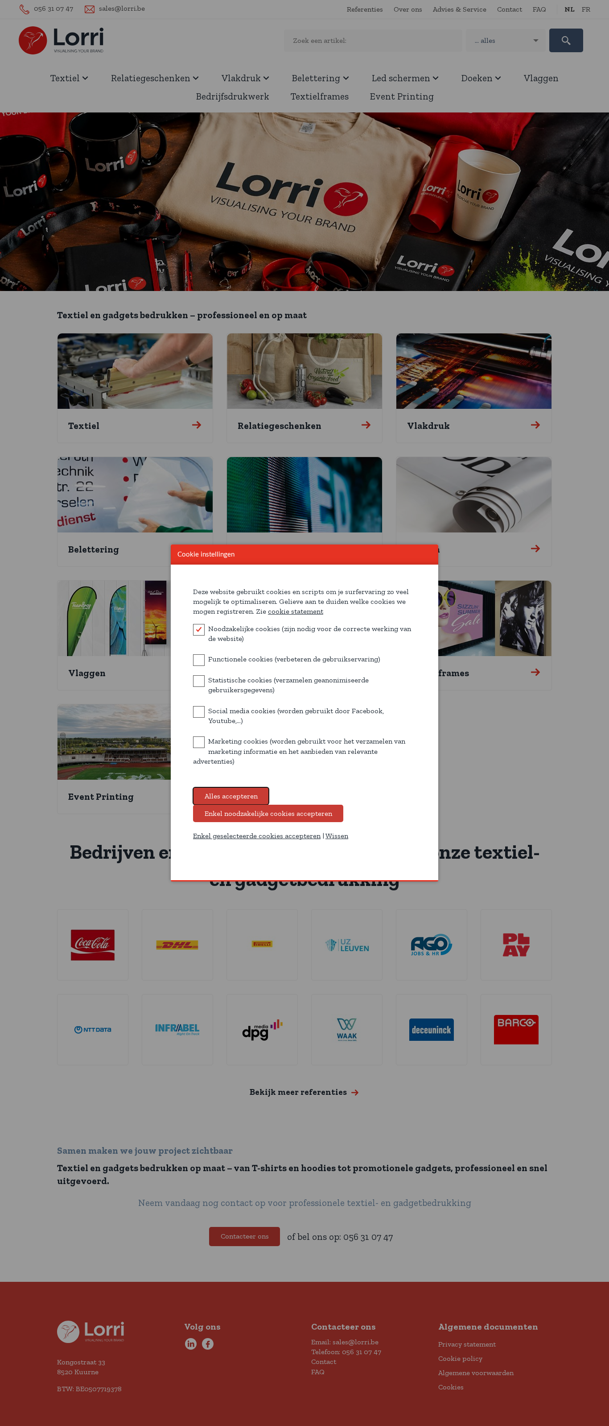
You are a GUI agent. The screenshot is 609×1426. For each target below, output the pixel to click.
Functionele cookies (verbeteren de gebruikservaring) (294, 659)
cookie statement (295, 611)
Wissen (336, 835)
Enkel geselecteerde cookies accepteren (257, 835)
